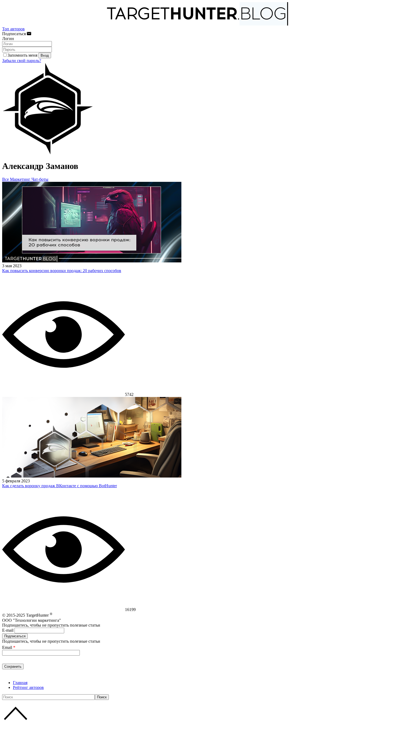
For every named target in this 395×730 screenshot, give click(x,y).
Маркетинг (20, 179)
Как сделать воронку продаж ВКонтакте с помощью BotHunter (59, 485)
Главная (20, 682)
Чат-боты (39, 179)
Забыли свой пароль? (21, 60)
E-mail (7, 630)
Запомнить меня (22, 55)
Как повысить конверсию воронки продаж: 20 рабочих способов (61, 270)
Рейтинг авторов (28, 687)
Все (6, 179)
